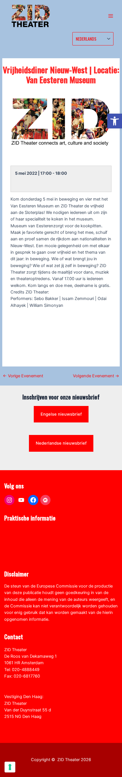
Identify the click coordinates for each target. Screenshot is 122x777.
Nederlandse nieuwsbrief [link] (61, 443)
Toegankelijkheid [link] (20, 557)
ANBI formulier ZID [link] (21, 531)
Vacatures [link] (13, 550)
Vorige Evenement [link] (23, 376)
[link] (114, 121)
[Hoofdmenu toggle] (110, 16)
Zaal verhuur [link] (16, 544)
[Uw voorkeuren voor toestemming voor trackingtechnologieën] (10, 767)
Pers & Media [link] (16, 537)
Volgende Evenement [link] (96, 376)
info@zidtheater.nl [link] (21, 682)
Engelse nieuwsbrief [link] (61, 414)
